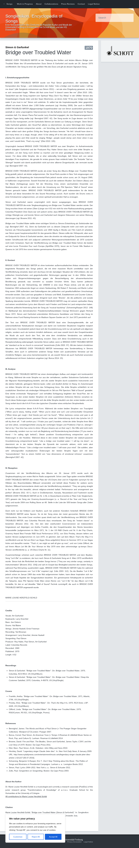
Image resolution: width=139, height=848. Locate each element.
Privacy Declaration (74, 842)
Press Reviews (68, 4)
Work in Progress (25, 4)
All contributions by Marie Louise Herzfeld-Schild (26, 796)
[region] (35, 828)
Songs (9, 4)
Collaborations (51, 4)
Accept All (53, 837)
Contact (81, 4)
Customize (17, 837)
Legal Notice (94, 4)
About (39, 4)
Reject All (36, 837)
